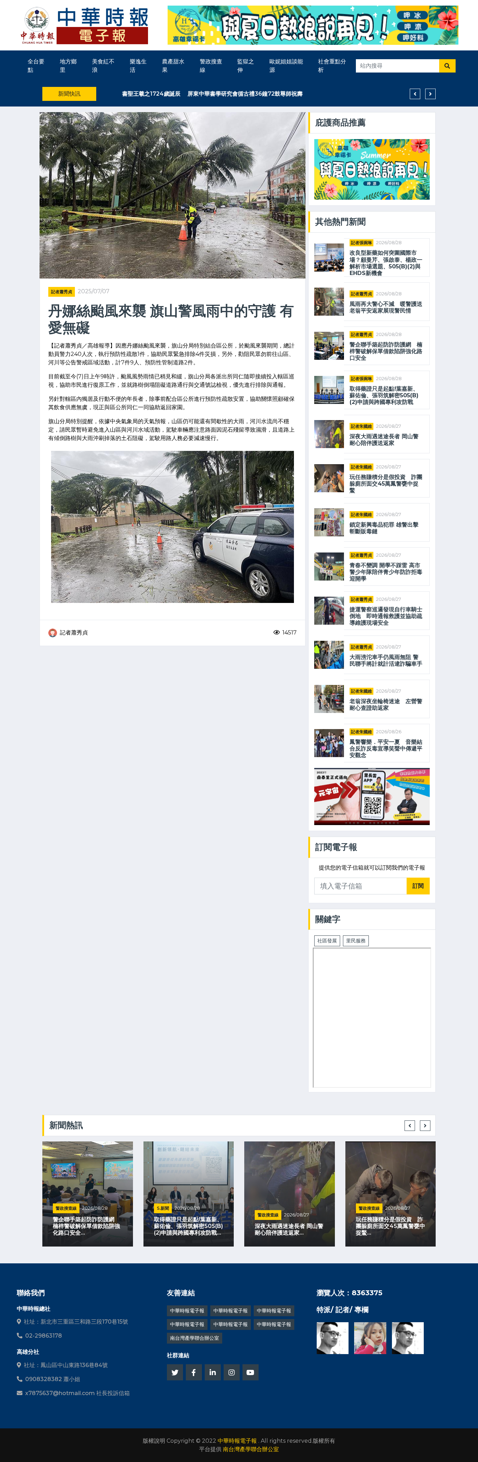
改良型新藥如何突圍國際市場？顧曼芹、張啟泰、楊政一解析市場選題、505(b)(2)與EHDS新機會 (386, 262)
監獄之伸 (245, 65)
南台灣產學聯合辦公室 (194, 1338)
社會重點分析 (332, 65)
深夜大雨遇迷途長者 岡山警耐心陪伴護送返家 (384, 439)
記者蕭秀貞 (61, 291)
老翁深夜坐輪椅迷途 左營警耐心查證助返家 (386, 704)
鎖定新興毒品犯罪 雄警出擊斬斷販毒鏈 (384, 528)
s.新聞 (163, 1208)
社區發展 (327, 941)
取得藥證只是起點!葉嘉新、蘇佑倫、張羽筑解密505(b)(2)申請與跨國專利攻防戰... (188, 1226)
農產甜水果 (173, 65)
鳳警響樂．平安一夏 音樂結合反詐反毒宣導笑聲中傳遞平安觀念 (386, 749)
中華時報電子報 (187, 1310)
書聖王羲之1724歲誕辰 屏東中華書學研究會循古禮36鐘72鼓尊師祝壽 (192, 93)
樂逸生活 (138, 65)
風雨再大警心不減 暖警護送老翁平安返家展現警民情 (386, 307)
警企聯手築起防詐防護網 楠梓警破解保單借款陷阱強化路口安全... (86, 1226)
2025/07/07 (94, 291)
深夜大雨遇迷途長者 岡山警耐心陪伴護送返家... (289, 1229)
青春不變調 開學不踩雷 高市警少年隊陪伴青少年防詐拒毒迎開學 (386, 572)
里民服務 (356, 941)
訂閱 (418, 886)
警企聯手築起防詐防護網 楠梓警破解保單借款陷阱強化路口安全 (386, 351)
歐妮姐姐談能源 (286, 65)
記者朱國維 (361, 426)
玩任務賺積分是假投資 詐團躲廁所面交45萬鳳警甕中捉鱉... (390, 1226)
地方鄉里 (68, 65)
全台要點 (36, 65)
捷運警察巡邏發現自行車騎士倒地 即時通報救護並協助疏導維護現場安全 (386, 616)
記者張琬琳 (361, 242)
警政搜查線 (211, 65)
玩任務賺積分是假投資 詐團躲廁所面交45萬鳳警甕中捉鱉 (386, 484)
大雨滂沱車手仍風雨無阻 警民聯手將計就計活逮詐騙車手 (386, 660)
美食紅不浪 (103, 65)
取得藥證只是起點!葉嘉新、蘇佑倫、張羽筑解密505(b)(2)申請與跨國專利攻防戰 (384, 395)
